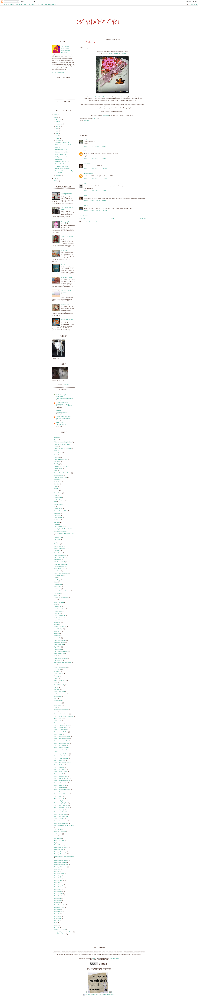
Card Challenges (58, 500)
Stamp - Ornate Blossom (60, 771)
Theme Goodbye (58, 896)
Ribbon (56, 678)
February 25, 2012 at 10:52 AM (96, 211)
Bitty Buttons (58, 468)
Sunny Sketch (65, 304)
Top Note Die (57, 916)
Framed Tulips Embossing (61, 573)
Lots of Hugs (57, 613)
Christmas (57, 515)
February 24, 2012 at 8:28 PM (95, 201)
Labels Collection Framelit (61, 597)
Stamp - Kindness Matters (61, 758)
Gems (55, 577)
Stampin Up (57, 829)
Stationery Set (58, 834)
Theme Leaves (58, 900)
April (57, 136)
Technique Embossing (60, 854)
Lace (55, 600)
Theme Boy (57, 882)
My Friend (57, 635)
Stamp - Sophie (58, 796)
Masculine (57, 622)
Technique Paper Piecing (61, 860)
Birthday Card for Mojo (62, 152)
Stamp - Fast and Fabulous (61, 741)
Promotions (57, 671)
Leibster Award (59, 164)
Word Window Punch (60, 934)
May (57, 133)
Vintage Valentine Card (61, 157)
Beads (55, 455)
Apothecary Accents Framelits (62, 448)
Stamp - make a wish (59, 760)
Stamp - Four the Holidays (61, 747)
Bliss (55, 470)
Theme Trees (57, 909)
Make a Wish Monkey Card (63, 145)
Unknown (86, 151)
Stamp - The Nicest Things (61, 807)
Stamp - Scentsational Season (62, 789)
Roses (55, 682)
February (58, 140)
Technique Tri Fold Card (61, 864)
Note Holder (57, 638)
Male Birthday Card (61, 154)
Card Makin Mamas (62, 402)
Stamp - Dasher (58, 734)
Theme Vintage (58, 911)
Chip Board (57, 513)
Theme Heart (57, 898)
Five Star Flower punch (60, 566)
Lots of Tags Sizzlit (59, 615)
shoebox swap (58, 703)
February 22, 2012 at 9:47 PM (95, 158)
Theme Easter (58, 889)
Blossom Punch (58, 475)
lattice (56, 604)
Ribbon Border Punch (60, 680)
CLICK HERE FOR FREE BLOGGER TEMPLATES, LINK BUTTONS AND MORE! (29, 4)
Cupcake (56, 524)
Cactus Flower (58, 493)
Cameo (56, 495)
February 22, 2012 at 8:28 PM (95, 146)
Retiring (56, 676)
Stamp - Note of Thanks (60, 769)
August (58, 126)
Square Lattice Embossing (61, 709)
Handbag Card (58, 584)
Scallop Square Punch (60, 694)
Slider (55, 707)
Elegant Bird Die (58, 546)
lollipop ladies (58, 611)
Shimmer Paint (58, 700)
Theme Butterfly (58, 885)
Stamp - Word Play (59, 818)
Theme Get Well (58, 893)
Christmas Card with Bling (62, 168)
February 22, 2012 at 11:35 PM (95, 168)
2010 (55, 181)
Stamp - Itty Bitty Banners (61, 756)
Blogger (66, 384)
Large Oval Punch (59, 602)
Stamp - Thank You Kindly (61, 805)
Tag (55, 843)
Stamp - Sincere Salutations (61, 794)
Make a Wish (57, 620)
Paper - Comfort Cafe (60, 640)
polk (55, 665)
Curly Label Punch (59, 526)
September (59, 124)
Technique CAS (58, 849)
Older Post (143, 218)
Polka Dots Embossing (60, 667)
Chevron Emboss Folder (60, 511)
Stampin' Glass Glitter (60, 831)
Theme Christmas (59, 887)
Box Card (56, 484)
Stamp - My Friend (59, 765)
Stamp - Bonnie (58, 723)
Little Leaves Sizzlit (59, 609)
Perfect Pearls (57, 660)
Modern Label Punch (60, 626)
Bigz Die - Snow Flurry (60, 459)
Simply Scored (58, 705)
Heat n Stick (57, 588)
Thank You (57, 871)
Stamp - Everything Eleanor (62, 738)
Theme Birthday (58, 880)
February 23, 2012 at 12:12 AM (96, 178)
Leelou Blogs (192, 4)
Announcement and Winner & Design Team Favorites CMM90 (64, 405)
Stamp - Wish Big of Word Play (62, 816)
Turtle (55, 923)
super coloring (58, 838)
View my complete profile (58, 72)
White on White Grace (61, 166)
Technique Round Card (60, 862)
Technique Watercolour (60, 867)
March (57, 138)
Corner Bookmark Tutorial (96, 96)
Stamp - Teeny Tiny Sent (61, 803)
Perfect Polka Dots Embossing (62, 662)
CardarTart (98, 22)
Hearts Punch (57, 586)
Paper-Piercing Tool (59, 653)
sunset (56, 836)
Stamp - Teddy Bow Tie (60, 801)
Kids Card (64, 250)
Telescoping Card (66, 222)
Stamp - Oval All (58, 774)
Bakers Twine (58, 452)
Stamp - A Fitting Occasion (61, 714)
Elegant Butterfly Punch (61, 548)
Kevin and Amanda (114, 958)
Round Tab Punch (59, 685)
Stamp (56, 711)
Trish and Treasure (61, 423)
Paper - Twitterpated (59, 642)
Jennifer (86, 205)
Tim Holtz (57, 914)
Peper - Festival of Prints (61, 658)
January (58, 175)
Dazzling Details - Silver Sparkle (63, 529)
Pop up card (57, 669)
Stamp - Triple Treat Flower (61, 812)
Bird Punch (57, 461)
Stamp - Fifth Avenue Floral (61, 743)
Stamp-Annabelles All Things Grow (64, 825)
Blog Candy (105, 115)
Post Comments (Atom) (93, 222)
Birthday (56, 464)
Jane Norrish (57, 593)
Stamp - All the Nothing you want (63, 716)
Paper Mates (57, 647)
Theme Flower (58, 891)
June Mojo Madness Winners (63, 418)
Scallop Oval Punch (59, 691)
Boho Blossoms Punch (60, 477)
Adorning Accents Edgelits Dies (63, 442)
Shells (55, 698)
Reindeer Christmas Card (62, 161)
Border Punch (58, 482)
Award (56, 450)
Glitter (56, 582)
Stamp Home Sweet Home (61, 823)
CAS (55, 502)
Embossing (57, 550)
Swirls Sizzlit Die (59, 840)
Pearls (55, 656)
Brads (55, 486)
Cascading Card (58, 504)
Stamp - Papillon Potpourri (61, 778)
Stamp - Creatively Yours (61, 732)
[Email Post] (97, 118)
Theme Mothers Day (59, 905)
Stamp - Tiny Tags (59, 809)
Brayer (56, 488)
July (57, 128)
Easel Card (57, 544)
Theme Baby (57, 876)
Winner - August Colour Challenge (64, 398)
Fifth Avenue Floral (59, 562)
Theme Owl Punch (59, 907)
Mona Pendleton (88, 173)
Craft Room (57, 520)
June (57, 131)
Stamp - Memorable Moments (62, 762)
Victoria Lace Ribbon (60, 929)
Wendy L (86, 195)
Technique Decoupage (60, 851)
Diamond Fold (58, 537)
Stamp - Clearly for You (60, 729)
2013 (55, 115)
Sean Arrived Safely (66, 277)
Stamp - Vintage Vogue (60, 814)
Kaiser (56, 595)
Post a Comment (83, 215)
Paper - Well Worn (59, 644)
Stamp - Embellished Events (62, 736)
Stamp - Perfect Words (60, 785)
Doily (55, 542)
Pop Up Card (64, 265)
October (58, 121)
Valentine (56, 927)
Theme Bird (57, 878)
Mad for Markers (58, 617)
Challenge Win (58, 508)
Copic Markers (58, 517)
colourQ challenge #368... (62, 412)
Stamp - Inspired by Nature (61, 753)
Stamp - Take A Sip (59, 798)
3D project (57, 437)
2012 (55, 117)
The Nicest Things (59, 873)
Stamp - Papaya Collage (60, 776)
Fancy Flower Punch (59, 557)
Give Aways (57, 580)
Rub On (56, 687)
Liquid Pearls (57, 606)
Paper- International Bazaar (61, 651)
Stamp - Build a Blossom (61, 727)
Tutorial (56, 925)
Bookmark (90, 42)
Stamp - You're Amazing (60, 821)
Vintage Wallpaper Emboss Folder (63, 931)
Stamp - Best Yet (58, 718)
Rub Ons (56, 689)
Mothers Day (57, 631)
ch (54, 506)
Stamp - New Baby (59, 767)
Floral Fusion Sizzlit (59, 568)
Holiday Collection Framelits (62, 591)
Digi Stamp (57, 539)
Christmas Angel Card (61, 149)
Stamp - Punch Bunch (60, 787)
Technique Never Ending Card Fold (64, 856)
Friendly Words (58, 575)
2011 (55, 178)
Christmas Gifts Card (61, 424)
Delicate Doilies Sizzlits (60, 531)
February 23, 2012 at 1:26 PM (95, 191)
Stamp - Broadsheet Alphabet (62, 725)
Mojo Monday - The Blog (63, 416)
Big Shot (56, 457)
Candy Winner (58, 497)
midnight (56, 624)
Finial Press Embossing (60, 564)
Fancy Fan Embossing (60, 555)
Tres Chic (56, 920)
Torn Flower (57, 918)
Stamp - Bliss (57, 720)
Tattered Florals (58, 845)
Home (112, 218)
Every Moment (58, 553)
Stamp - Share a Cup (59, 792)
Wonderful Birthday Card (62, 142)
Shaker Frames (58, 696)
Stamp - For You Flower (60, 745)
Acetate (56, 440)
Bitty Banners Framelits (60, 466)
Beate (85, 183)
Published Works (58, 674)
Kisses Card (58, 159)
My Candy (57, 633)
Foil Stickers (57, 571)
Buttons (56, 491)
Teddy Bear (57, 869)
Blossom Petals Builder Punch (62, 473)
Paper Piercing (58, 649)
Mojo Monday (58, 629)
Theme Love (57, 902)
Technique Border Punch (61, 847)
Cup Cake (57, 522)
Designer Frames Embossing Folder (64, 533)
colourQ (58, 410)
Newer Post (82, 218)
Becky (85, 138)
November (59, 119)
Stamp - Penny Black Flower (62, 780)
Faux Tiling (57, 559)
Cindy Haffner (87, 163)
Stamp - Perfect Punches (60, 783)
